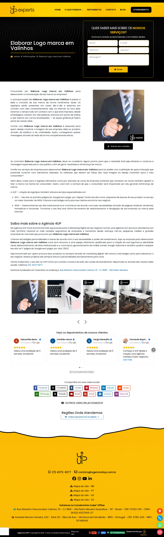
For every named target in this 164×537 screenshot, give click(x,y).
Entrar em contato (120, 146)
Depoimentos (94, 9)
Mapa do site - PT (84, 490)
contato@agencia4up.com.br (97, 472)
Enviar (119, 69)
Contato (111, 9)
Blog (123, 9)
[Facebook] (74, 479)
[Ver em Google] (16, 340)
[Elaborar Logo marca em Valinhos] (22, 9)
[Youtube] (84, 479)
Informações (29, 56)
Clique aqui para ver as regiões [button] (82, 417)
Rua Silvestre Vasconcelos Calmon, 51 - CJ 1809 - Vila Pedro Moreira (94, 270)
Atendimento (141, 9)
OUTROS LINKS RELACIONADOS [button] (84, 403)
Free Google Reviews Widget (83, 372)
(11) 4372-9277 (35, 264)
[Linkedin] (90, 479)
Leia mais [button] (127, 359)
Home (58, 9)
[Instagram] (79, 479)
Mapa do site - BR (84, 486)
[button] (78, 322)
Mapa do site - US (84, 495)
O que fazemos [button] (73, 9)
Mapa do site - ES (84, 499)
